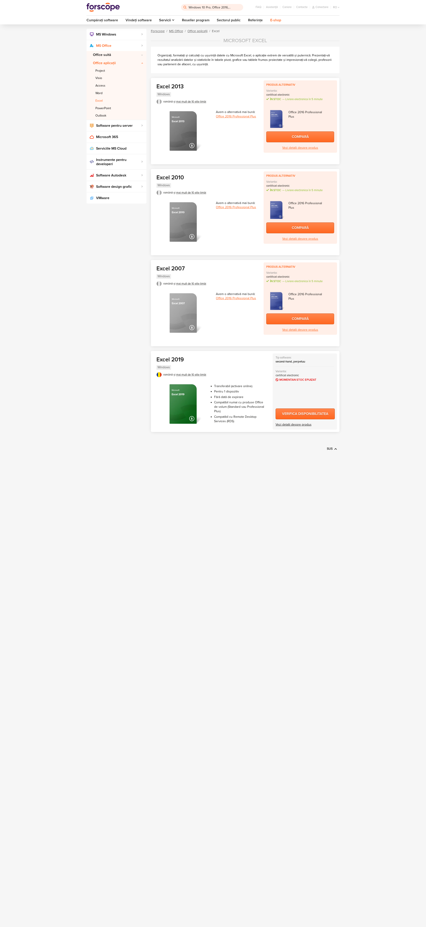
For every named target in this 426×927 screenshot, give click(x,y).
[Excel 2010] (183, 222)
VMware (102, 198)
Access (100, 85)
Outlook (100, 115)
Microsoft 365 (107, 137)
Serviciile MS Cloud (111, 148)
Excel (99, 101)
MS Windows (106, 34)
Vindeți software (139, 20)
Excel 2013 (170, 86)
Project (100, 71)
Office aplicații (104, 63)
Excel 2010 (170, 177)
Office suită (102, 55)
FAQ (258, 7)
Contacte (302, 7)
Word (99, 93)
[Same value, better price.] (103, 7)
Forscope (158, 31)
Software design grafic (114, 186)
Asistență (272, 7)
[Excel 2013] (183, 131)
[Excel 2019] (183, 404)
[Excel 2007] (183, 313)
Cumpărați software (102, 20)
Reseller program (195, 20)
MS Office (103, 46)
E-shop (275, 20)
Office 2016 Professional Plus (236, 116)
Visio (98, 78)
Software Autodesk (111, 175)
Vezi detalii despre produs (300, 148)
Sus (330, 449)
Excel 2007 (170, 268)
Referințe (255, 20)
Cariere (287, 7)
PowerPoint (103, 108)
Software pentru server (114, 125)
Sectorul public (229, 20)
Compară (300, 137)
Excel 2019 (170, 359)
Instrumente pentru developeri (111, 162)
